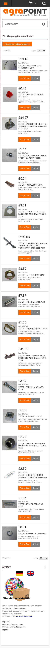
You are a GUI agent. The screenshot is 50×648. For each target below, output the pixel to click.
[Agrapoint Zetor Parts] (30, 572)
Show (34, 51)
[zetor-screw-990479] (9, 387)
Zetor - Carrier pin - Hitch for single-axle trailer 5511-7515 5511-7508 (32, 126)
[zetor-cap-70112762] (9, 94)
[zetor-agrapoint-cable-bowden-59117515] (9, 65)
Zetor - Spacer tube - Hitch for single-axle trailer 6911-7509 (32, 445)
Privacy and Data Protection (12, 624)
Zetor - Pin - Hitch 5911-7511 (31, 302)
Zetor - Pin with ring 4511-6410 (32, 329)
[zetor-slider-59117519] (9, 416)
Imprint (5, 630)
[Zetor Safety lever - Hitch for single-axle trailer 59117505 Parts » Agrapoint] (9, 355)
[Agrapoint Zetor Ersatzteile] (19, 572)
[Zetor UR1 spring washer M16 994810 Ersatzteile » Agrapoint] (9, 533)
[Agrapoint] (25, 12)
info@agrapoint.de (24, 616)
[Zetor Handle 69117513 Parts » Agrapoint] (9, 184)
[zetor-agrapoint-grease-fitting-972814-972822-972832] (9, 155)
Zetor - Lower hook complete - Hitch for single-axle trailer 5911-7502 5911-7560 (32, 245)
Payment (5, 622)
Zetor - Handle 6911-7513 (30, 185)
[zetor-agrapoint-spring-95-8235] (9, 504)
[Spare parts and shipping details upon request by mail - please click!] (16, 577)
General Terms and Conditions (13, 627)
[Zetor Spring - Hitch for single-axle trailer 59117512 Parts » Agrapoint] (9, 474)
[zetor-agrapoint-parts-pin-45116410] (9, 328)
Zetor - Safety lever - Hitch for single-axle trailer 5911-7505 (32, 358)
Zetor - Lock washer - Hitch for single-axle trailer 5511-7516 (32, 214)
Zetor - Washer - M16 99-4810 (32, 533)
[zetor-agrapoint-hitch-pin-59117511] (9, 301)
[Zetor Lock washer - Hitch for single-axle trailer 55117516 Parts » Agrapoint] (9, 211)
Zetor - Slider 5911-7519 (29, 416)
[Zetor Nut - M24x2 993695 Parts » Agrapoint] (9, 274)
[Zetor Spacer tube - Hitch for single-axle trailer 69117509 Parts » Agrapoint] (9, 443)
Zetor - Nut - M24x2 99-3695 (31, 275)
